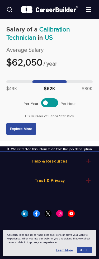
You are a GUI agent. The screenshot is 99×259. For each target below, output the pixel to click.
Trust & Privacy (50, 180)
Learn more (64, 250)
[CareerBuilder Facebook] (38, 215)
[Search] (9, 9)
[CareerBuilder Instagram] (61, 215)
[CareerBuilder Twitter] (49, 215)
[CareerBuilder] (49, 9)
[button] (21, 129)
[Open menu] (88, 9)
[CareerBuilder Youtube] (73, 215)
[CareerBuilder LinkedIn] (26, 215)
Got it (84, 250)
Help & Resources (50, 161)
